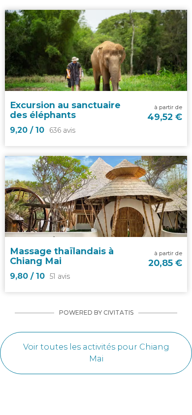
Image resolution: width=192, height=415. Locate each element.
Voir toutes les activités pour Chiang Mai (96, 352)
